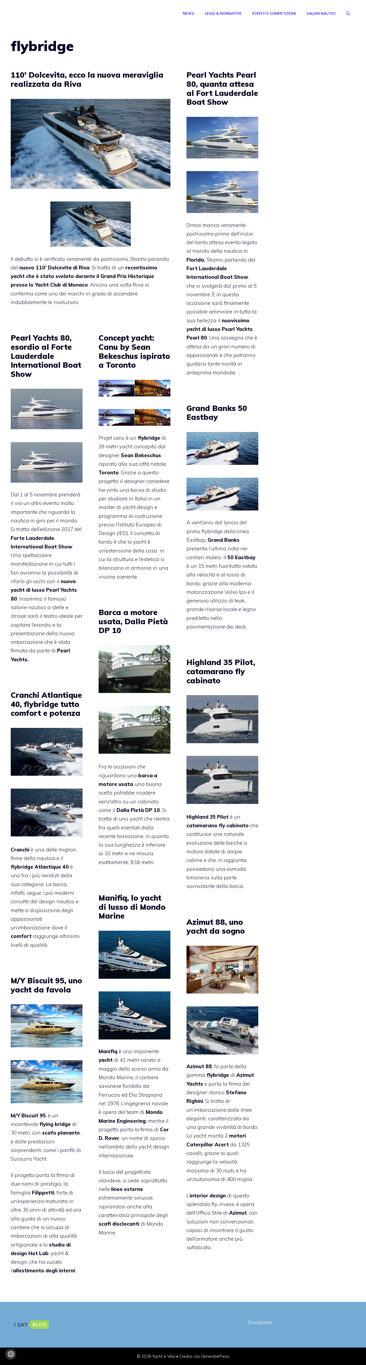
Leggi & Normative (223, 13)
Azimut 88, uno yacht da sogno (215, 926)
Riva (83, 267)
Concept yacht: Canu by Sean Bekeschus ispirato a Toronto (134, 351)
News (188, 13)
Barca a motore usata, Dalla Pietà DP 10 (133, 621)
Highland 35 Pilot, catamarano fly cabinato (220, 671)
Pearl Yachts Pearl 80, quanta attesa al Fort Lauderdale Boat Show (222, 88)
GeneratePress (215, 1356)
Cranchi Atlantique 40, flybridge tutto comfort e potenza (46, 704)
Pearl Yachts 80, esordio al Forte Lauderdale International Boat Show (46, 355)
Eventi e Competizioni (274, 13)
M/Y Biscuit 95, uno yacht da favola (46, 985)
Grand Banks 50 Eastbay (216, 412)
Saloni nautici (321, 13)
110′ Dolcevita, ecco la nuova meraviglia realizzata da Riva (87, 79)
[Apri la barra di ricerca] (348, 13)
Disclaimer (260, 1322)
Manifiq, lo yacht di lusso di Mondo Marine (132, 906)
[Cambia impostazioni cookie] (10, 1354)
